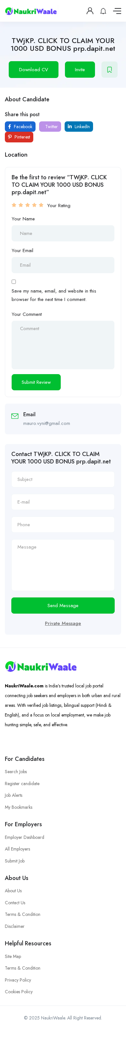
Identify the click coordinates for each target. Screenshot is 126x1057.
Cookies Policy (19, 991)
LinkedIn (81, 126)
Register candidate (22, 783)
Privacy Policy (18, 980)
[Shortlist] (109, 69)
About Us (13, 890)
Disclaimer (15, 926)
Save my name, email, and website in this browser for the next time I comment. (54, 295)
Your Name (23, 218)
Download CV (33, 69)
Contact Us (15, 902)
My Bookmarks (18, 807)
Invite (80, 69)
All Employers (17, 849)
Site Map (13, 956)
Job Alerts (13, 795)
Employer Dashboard (24, 837)
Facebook (22, 126)
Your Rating (58, 205)
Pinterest (21, 137)
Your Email (22, 250)
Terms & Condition (22, 914)
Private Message (63, 623)
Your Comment (27, 314)
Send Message (63, 605)
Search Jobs (16, 771)
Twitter (51, 126)
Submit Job (15, 861)
